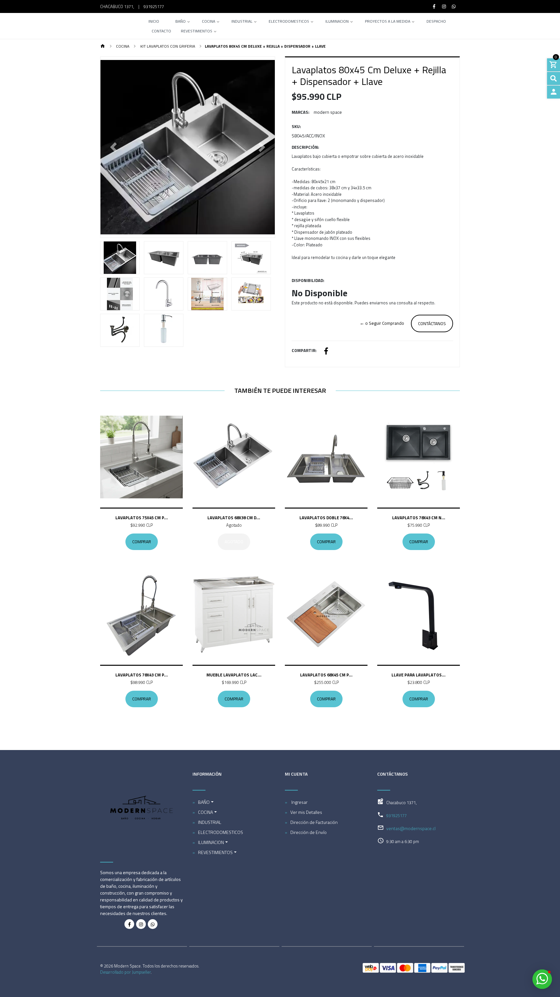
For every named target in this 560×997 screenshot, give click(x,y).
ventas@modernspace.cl (411, 828)
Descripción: (305, 147)
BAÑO (180, 21)
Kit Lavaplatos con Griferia (167, 46)
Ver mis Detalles (306, 812)
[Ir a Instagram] (444, 6)
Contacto (161, 31)
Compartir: (304, 350)
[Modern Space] (117, 26)
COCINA (208, 21)
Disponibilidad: (308, 280)
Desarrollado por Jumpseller (125, 972)
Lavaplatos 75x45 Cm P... (141, 517)
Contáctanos (432, 323)
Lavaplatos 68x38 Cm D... (233, 517)
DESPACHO (436, 21)
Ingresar (299, 802)
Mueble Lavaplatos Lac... (234, 675)
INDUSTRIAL (241, 21)
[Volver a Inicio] (102, 46)
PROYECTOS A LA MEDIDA (387, 21)
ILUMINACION (337, 21)
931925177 (154, 6)
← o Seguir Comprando (382, 323)
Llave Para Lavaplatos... (418, 675)
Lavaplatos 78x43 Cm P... (141, 675)
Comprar (141, 541)
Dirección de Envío (308, 832)
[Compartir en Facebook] (326, 351)
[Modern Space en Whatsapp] (153, 924)
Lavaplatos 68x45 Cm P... (326, 675)
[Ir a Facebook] (434, 6)
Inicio (153, 21)
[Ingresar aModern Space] (553, 92)
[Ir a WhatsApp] (454, 6)
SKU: (296, 126)
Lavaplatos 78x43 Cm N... (418, 517)
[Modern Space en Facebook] (129, 924)
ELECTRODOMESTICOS (289, 21)
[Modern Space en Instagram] (141, 924)
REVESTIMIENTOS (196, 31)
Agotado (234, 541)
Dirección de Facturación (314, 822)
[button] (113, 147)
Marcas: (300, 112)
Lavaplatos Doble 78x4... (326, 517)
